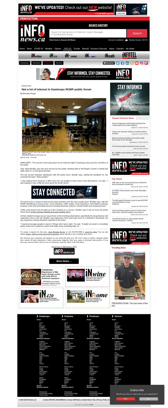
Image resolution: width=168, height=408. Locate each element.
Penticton (48, 63)
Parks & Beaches (45, 346)
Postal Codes (43, 395)
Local (41, 323)
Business (42, 326)
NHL (40, 362)
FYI (40, 330)
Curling (41, 354)
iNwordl (85, 49)
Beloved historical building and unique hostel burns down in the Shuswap (128, 139)
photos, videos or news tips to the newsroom (42, 234)
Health (41, 370)
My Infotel (130, 49)
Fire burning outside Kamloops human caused (128, 146)
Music (41, 382)
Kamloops (24, 63)
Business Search (42, 387)
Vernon (59, 63)
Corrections (43, 329)
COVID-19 (38, 49)
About (111, 49)
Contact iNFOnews (74, 400)
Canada (41, 327)
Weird (41, 337)
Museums (42, 345)
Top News (42, 332)
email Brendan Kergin (56, 232)
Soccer (41, 363)
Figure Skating (44, 356)
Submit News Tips (89, 400)
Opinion (57, 49)
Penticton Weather (93, 338)
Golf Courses (43, 343)
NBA (40, 359)
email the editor (91, 232)
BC (40, 324)
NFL (40, 360)
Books (41, 378)
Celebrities (42, 379)
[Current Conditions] (126, 41)
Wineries (42, 349)
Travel (41, 374)
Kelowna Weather (68, 338)
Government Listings (46, 393)
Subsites (120, 49)
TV (40, 384)
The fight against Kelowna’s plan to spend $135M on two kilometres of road (129, 201)
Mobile (91, 404)
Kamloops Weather (43, 338)
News (29, 49)
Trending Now (43, 334)
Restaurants (43, 392)
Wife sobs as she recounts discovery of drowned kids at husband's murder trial (129, 183)
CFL (40, 352)
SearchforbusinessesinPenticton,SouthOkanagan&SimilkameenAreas (77, 33)
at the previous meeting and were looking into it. (51, 212)
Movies (41, 381)
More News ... (64, 261)
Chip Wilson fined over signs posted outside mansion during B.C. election (127, 219)
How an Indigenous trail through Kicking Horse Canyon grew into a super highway (128, 124)
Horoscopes (43, 371)
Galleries (42, 341)
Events (77, 49)
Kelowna (36, 63)
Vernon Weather (117, 338)
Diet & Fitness (43, 367)
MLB (40, 357)
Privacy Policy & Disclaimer (107, 400)
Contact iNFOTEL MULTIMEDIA (54, 400)
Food (41, 368)
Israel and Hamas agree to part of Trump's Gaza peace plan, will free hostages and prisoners (129, 211)
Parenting (42, 373)
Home (22, 49)
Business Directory (99, 49)
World (41, 335)
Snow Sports (43, 348)
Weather (48, 49)
